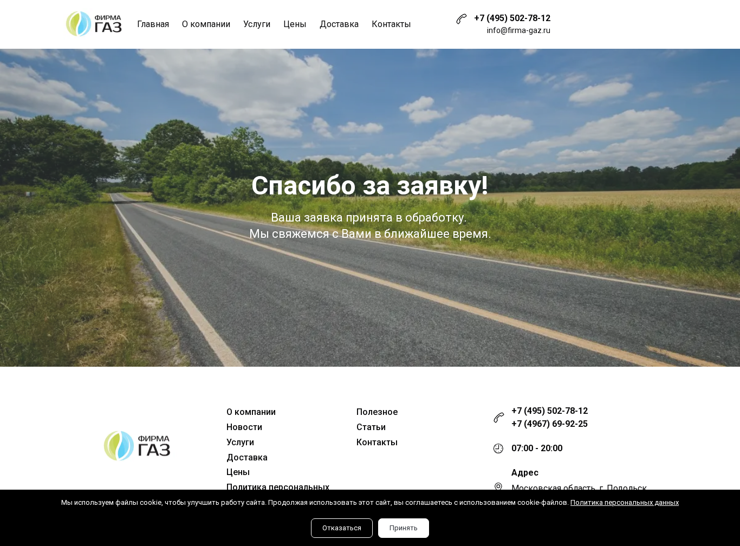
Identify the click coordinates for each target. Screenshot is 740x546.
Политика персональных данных (624, 502)
